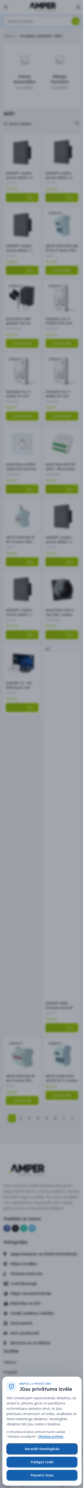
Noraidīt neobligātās (42, 1449)
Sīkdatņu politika (50, 1436)
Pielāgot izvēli (42, 1462)
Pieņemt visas (42, 1475)
